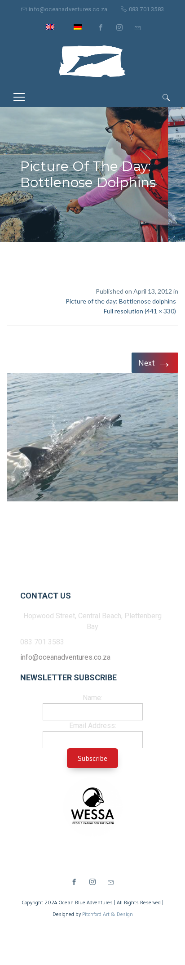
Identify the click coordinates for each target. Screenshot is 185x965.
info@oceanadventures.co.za (68, 9)
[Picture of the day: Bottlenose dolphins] (92, 439)
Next (155, 362)
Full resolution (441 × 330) (140, 311)
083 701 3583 (146, 9)
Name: (92, 697)
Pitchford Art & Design (107, 914)
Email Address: (92, 725)
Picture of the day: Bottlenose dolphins (121, 301)
